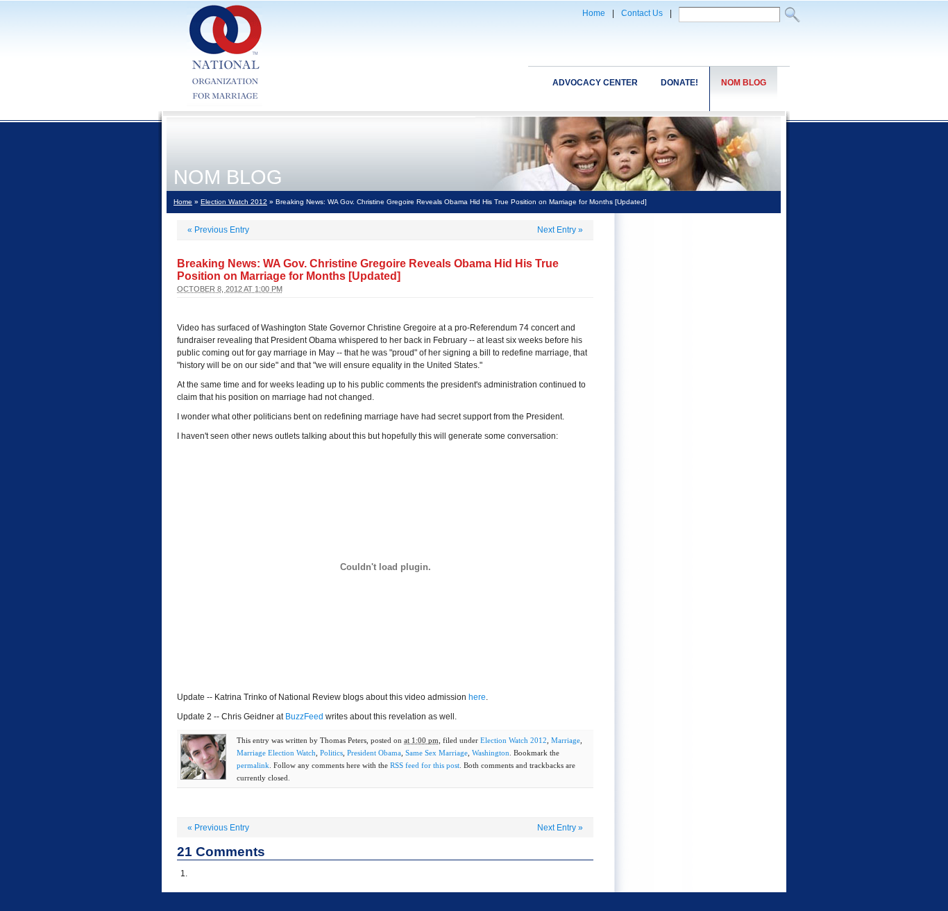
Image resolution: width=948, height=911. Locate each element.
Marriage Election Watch (276, 753)
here (477, 697)
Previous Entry (218, 230)
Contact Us (642, 13)
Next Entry (560, 230)
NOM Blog (743, 82)
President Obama (374, 753)
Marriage (565, 740)
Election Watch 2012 (234, 202)
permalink (253, 765)
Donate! (679, 82)
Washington (490, 753)
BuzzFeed (304, 716)
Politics (331, 753)
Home (593, 13)
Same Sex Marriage (436, 753)
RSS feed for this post (424, 765)
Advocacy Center (595, 82)
